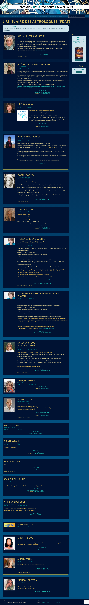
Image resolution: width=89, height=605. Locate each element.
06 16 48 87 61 (42, 282)
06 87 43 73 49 (36, 450)
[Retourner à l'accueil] (4, 7)
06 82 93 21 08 (42, 123)
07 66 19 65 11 (42, 369)
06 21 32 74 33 (42, 198)
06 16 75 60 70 (42, 547)
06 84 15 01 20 (36, 513)
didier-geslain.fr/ (8, 471)
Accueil (6, 16)
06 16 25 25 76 (42, 163)
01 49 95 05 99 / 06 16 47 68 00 (42, 412)
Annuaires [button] (32, 16)
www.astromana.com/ (23, 128)
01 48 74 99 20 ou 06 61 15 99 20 (42, 591)
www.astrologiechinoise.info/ (25, 551)
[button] (79, 601)
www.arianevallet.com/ (23, 572)
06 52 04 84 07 (36, 467)
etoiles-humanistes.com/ (23, 285)
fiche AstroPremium (45, 93)
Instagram (66, 601)
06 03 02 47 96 (42, 386)
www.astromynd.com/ (23, 372)
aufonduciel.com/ (22, 56)
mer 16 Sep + (79, 59)
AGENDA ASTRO (43, 16)
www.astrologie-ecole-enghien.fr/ (13, 516)
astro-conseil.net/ (22, 231)
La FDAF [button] (24, 16)
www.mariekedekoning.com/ (11, 494)
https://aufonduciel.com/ (40, 50)
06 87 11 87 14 (36, 488)
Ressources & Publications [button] (58, 16)
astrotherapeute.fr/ (22, 201)
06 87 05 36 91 (42, 567)
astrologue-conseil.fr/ (23, 417)
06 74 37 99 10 (42, 226)
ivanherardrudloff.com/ (24, 167)
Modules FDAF (15, 16)
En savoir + (79, 72)
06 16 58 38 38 (42, 53)
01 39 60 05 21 (36, 431)
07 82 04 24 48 (42, 90)
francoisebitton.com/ (23, 595)
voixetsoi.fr (20, 96)
